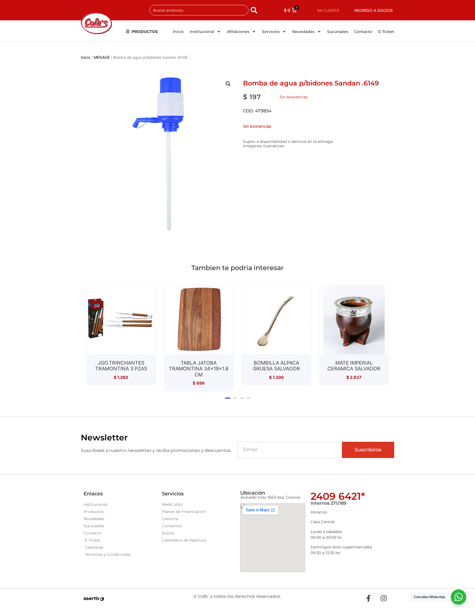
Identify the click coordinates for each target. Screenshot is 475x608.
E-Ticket (386, 31)
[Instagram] (383, 598)
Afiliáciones (238, 31)
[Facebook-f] (368, 598)
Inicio (178, 31)
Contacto (363, 31)
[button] (228, 84)
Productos (145, 31)
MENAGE (102, 57)
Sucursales (337, 31)
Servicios (271, 31)
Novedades (303, 31)
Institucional (202, 31)
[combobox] (199, 10)
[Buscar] (255, 10)
